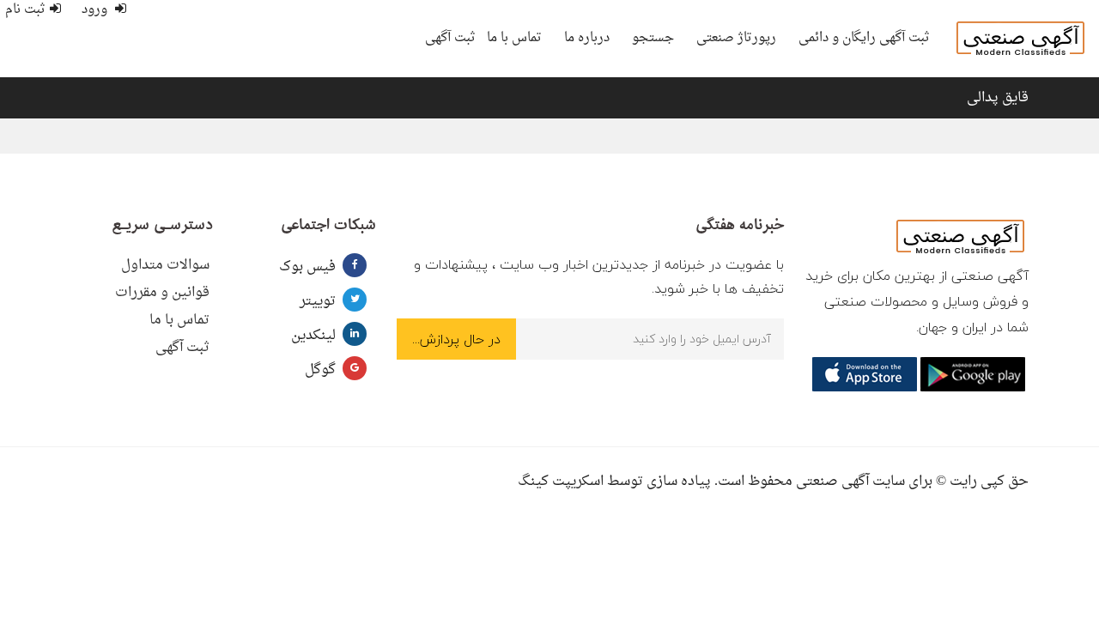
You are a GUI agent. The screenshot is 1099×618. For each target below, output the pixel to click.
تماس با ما (514, 38)
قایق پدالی (998, 98)
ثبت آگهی (450, 38)
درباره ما (587, 38)
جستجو (653, 38)
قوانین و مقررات (162, 293)
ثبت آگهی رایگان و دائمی (864, 38)
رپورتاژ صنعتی (736, 38)
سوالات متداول (165, 265)
